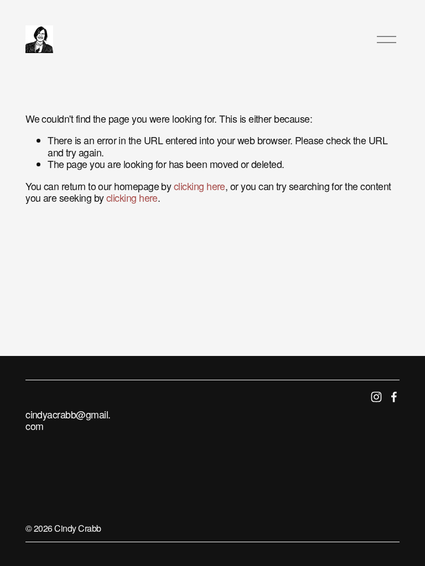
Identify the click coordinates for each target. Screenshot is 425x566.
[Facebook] (394, 396)
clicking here (199, 186)
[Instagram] (376, 396)
